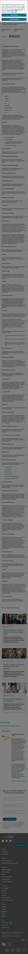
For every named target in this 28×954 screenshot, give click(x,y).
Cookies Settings (10, 10)
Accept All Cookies (14, 19)
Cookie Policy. (14, 12)
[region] (14, 11)
